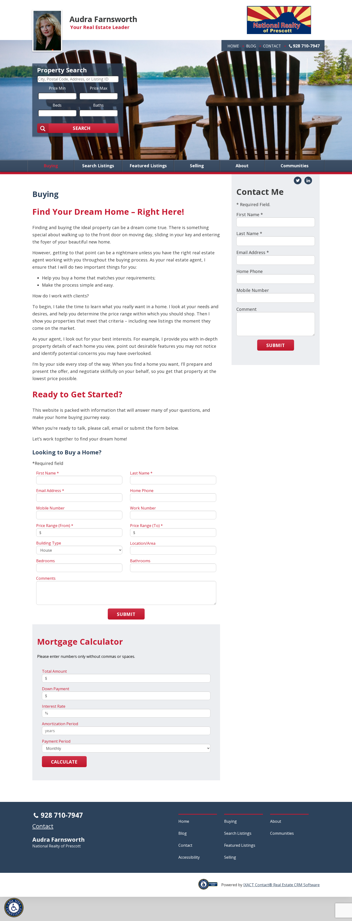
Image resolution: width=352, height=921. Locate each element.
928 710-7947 (306, 46)
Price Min (57, 88)
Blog (251, 46)
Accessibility (189, 857)
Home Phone (141, 490)
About (242, 166)
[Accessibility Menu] (14, 907)
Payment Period (56, 741)
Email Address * (50, 490)
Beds (57, 105)
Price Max (98, 88)
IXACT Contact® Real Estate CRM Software (281, 884)
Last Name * (141, 473)
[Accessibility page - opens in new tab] (209, 887)
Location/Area (142, 543)
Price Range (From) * (54, 525)
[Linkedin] (308, 180)
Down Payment (55, 688)
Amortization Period (60, 723)
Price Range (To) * (146, 525)
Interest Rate (53, 706)
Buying (51, 166)
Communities (294, 166)
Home (233, 46)
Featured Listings (148, 166)
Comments (46, 578)
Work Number (143, 508)
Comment (246, 309)
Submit (126, 614)
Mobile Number (50, 508)
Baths (98, 105)
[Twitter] (297, 180)
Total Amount (54, 671)
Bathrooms (140, 560)
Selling (197, 166)
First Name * (47, 473)
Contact (272, 46)
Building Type (48, 543)
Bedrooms (45, 560)
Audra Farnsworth (103, 19)
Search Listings (98, 166)
